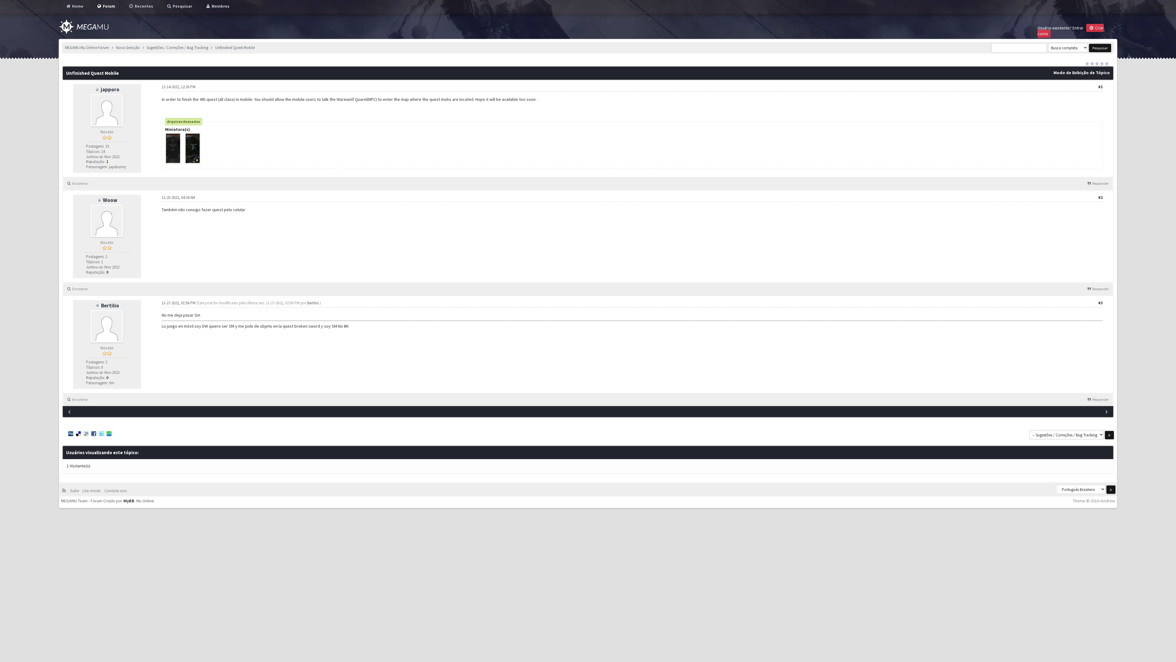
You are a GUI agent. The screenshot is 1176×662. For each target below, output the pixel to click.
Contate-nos (115, 490)
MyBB (128, 501)
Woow (110, 200)
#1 (1100, 86)
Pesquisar (182, 6)
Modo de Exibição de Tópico (1082, 72)
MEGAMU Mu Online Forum (87, 47)
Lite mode (92, 490)
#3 (1100, 303)
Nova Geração (128, 47)
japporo (110, 89)
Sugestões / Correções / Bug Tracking (177, 47)
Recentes (143, 6)
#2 (1100, 197)
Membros (220, 6)
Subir (75, 490)
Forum (108, 6)
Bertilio (110, 305)
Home (77, 6)
